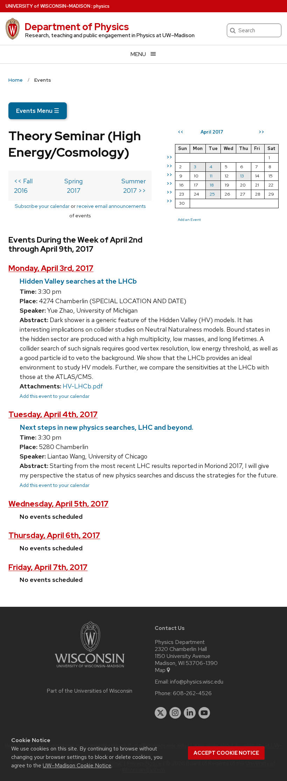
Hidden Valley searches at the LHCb (78, 281)
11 (211, 176)
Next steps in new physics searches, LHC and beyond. (106, 427)
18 (212, 185)
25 (212, 194)
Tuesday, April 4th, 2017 (53, 414)
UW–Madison (48, 6)
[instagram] (175, 713)
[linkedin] (190, 713)
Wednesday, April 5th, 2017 (58, 504)
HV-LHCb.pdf (83, 386)
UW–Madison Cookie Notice (77, 765)
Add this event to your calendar (55, 396)
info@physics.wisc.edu (196, 681)
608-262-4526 (192, 693)
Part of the (89, 690)
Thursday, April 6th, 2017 (54, 535)
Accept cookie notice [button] (226, 752)
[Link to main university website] (90, 668)
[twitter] (161, 713)
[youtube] (204, 713)
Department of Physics (76, 26)
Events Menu (37, 111)
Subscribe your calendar (42, 206)
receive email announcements (111, 206)
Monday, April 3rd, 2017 (50, 268)
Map (160, 670)
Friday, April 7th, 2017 (48, 567)
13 (242, 176)
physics (101, 6)
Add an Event (189, 219)
